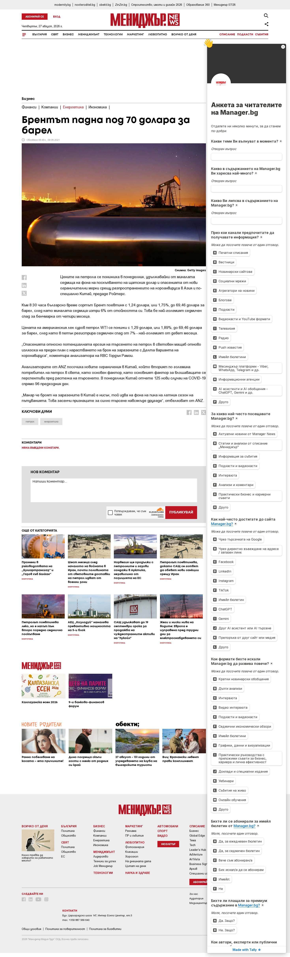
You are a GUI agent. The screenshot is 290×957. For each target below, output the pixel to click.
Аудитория (196, 898)
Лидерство (100, 856)
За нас (193, 894)
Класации (131, 851)
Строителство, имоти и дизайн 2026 (156, 4)
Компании (100, 835)
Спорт (162, 830)
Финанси (99, 830)
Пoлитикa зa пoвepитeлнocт (65, 929)
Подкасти (245, 34)
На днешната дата (138, 861)
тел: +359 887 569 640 (75, 920)
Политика (68, 830)
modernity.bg (62, 4)
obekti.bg (105, 4)
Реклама (130, 830)
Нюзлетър (168, 844)
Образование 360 (198, 4)
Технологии (113, 34)
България (39, 34)
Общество (68, 835)
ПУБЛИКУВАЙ (181, 512)
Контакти (69, 911)
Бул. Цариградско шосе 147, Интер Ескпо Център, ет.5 (97, 915)
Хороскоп (131, 856)
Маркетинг (135, 34)
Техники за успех (104, 861)
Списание (227, 34)
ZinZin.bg (121, 4)
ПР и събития (134, 835)
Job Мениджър (103, 866)
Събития (261, 34)
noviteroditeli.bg (85, 4)
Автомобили (167, 826)
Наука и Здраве (137, 872)
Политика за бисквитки (105, 929)
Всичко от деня (183, 34)
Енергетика (101, 840)
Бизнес (68, 34)
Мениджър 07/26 (225, 4)
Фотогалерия (134, 847)
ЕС (63, 856)
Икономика (100, 845)
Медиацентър (198, 903)
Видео (162, 835)
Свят (54, 34)
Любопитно (157, 34)
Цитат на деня (135, 866)
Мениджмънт (88, 34)
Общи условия (31, 929)
